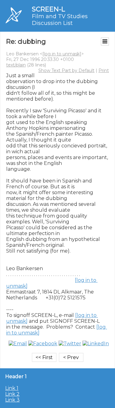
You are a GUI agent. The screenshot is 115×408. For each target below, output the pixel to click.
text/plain (16, 65)
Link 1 (11, 388)
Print (103, 70)
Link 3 (12, 400)
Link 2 (12, 394)
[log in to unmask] (61, 54)
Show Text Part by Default (66, 70)
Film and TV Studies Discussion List (60, 19)
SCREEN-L (48, 9)
